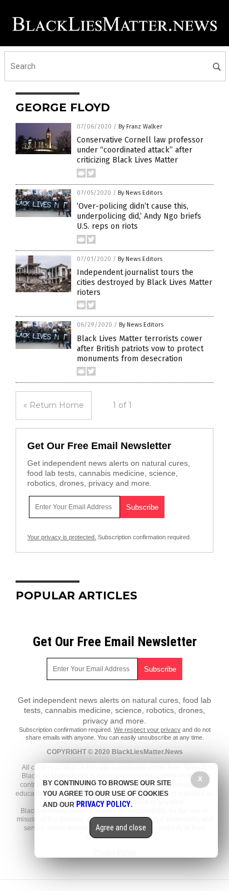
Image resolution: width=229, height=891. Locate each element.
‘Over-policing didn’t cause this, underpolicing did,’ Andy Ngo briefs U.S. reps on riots (139, 216)
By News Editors (140, 192)
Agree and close (121, 827)
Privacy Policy (103, 804)
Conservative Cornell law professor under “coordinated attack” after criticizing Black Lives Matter (140, 150)
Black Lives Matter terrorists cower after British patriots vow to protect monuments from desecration (140, 348)
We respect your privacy (147, 729)
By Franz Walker (140, 126)
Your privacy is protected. (61, 537)
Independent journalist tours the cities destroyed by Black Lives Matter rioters (144, 282)
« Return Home (53, 405)
